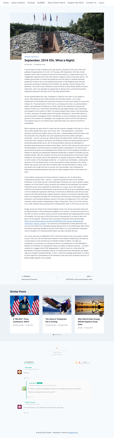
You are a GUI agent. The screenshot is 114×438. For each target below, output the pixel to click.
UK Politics (35, 57)
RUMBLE (41, 3)
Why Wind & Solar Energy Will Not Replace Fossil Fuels (89, 321)
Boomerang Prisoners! (29, 278)
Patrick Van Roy (19, 325)
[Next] (101, 314)
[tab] (53, 334)
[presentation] (24, 305)
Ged (81, 327)
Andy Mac (29, 64)
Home (6, 3)
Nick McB (38, 385)
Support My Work (76, 3)
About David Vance (56, 3)
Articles (27, 57)
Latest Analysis (18, 3)
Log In (101, 3)
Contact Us (91, 3)
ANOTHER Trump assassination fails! (79, 278)
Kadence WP (73, 432)
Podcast (31, 3)
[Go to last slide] (12, 314)
